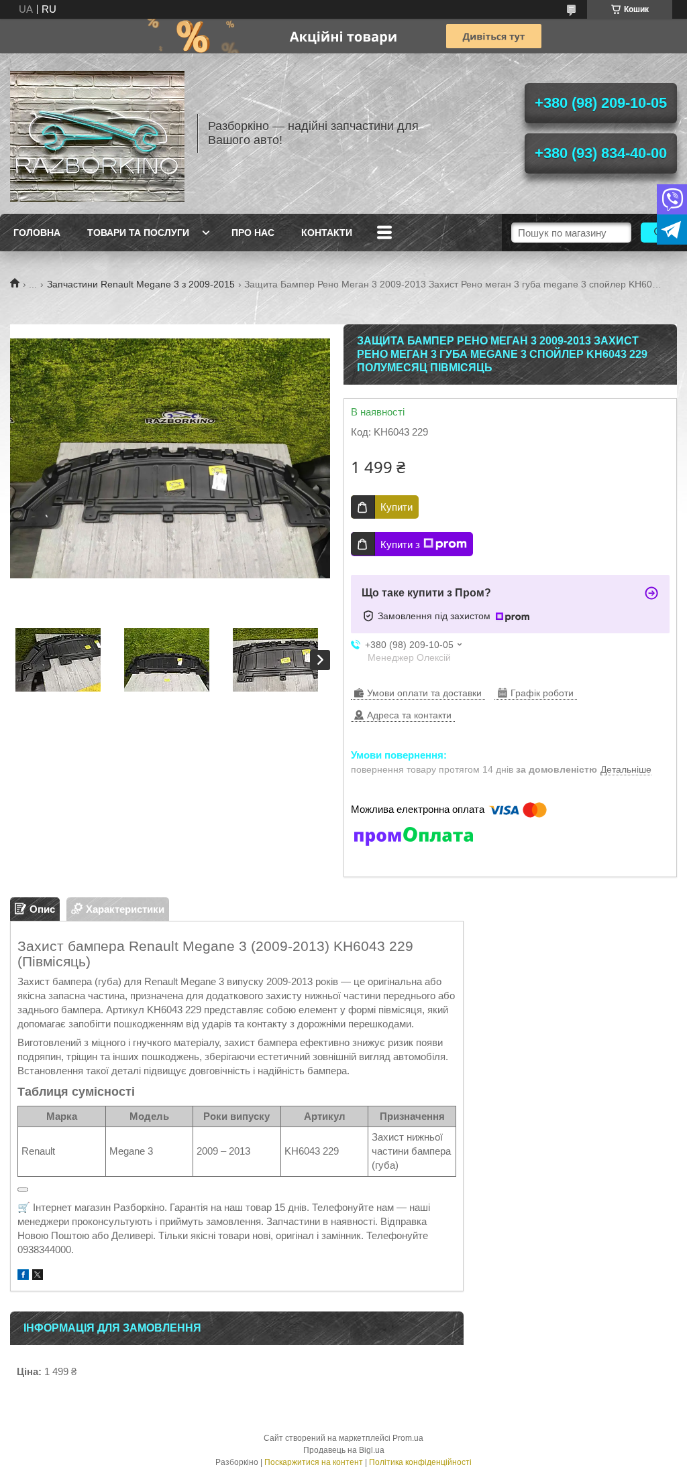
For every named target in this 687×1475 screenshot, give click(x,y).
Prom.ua (407, 1438)
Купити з (400, 544)
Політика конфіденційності (420, 1462)
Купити (396, 507)
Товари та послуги (138, 232)
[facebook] (23, 1276)
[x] (37, 1276)
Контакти (326, 232)
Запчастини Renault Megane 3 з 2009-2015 (141, 284)
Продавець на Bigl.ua (343, 1450)
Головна (36, 232)
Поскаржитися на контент (313, 1462)
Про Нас (252, 232)
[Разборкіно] (97, 133)
